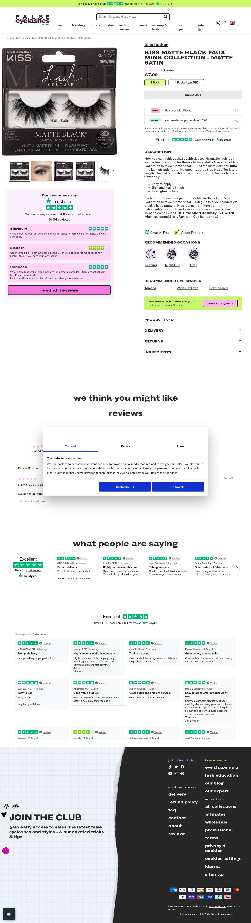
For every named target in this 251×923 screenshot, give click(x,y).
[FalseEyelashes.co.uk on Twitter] (176, 767)
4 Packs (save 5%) (186, 82)
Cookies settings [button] (223, 858)
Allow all (178, 486)
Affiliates (215, 814)
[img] (27, 479)
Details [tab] (125, 446)
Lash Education (221, 775)
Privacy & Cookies (215, 848)
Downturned (218, 288)
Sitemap (214, 874)
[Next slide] (113, 171)
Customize (123, 486)
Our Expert (216, 791)
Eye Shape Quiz (221, 767)
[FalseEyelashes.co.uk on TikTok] (170, 767)
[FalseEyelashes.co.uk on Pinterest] (182, 774)
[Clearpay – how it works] (237, 120)
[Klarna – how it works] (237, 110)
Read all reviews (59, 290)
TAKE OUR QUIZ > (220, 303)
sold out (193, 95)
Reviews (176, 833)
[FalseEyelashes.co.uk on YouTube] (170, 774)
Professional (219, 830)
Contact (177, 817)
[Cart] (225, 23)
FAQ (172, 809)
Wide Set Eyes (187, 288)
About (175, 825)
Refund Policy (183, 802)
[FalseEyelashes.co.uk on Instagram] (176, 774)
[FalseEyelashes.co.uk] (33, 23)
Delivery (177, 794)
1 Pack (155, 82)
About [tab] (181, 446)
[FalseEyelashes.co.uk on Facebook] (182, 767)
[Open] (9, 914)
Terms (211, 837)
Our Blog (214, 783)
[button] (19, 171)
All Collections (220, 806)
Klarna (212, 866)
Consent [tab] (70, 446)
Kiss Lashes (156, 44)
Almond (150, 288)
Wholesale (216, 822)
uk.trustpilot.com (217, 906)
